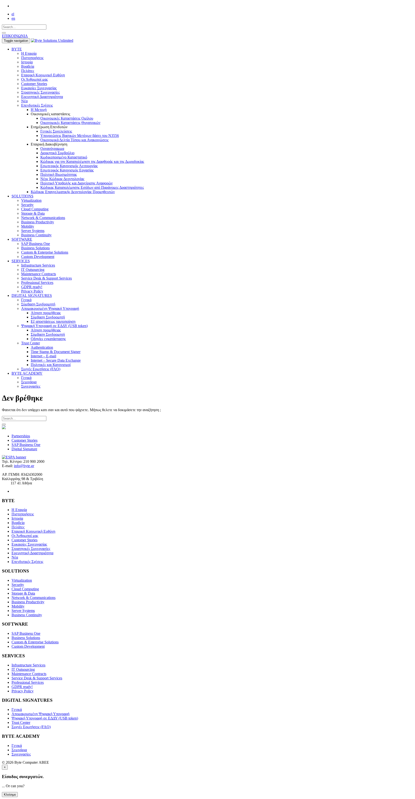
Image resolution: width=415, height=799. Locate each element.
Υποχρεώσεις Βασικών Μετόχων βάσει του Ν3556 (79, 136)
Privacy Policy (32, 291)
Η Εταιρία (29, 53)
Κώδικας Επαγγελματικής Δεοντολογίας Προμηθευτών (73, 192)
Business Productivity (37, 222)
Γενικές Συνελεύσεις (56, 131)
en (13, 18)
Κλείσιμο (10, 794)
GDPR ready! (31, 287)
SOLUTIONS (22, 196)
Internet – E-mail (43, 356)
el (13, 14)
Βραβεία (27, 66)
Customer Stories (34, 84)
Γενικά (26, 300)
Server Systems (32, 231)
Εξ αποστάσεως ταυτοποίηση (53, 321)
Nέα (15, 557)
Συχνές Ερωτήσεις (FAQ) (40, 369)
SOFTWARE (22, 239)
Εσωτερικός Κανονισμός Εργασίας (67, 170)
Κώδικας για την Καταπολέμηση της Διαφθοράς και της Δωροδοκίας (92, 161)
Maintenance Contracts (38, 274)
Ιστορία (27, 62)
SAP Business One (35, 244)
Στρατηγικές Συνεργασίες (40, 92)
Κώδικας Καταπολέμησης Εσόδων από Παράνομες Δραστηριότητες (92, 187)
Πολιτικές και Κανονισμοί (51, 365)
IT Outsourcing (32, 270)
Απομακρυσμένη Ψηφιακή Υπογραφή (50, 308)
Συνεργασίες (30, 386)
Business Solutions (35, 248)
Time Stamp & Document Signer (55, 352)
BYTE (17, 49)
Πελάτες (27, 71)
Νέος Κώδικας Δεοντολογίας (62, 179)
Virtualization (31, 200)
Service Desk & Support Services (46, 278)
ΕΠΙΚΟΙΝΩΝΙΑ (15, 36)
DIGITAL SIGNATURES (32, 295)
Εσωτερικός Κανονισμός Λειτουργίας (69, 166)
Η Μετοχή (39, 110)
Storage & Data (33, 213)
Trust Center (30, 343)
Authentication (42, 347)
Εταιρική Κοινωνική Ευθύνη (43, 75)
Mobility (27, 226)
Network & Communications (43, 218)
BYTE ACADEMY (27, 373)
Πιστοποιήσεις (32, 58)
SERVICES (21, 261)
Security (27, 205)
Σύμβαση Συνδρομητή (38, 304)
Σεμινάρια (29, 382)
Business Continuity (36, 235)
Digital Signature (24, 449)
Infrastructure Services (38, 265)
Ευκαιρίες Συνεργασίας (39, 88)
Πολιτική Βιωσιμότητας (58, 174)
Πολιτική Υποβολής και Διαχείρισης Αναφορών (76, 183)
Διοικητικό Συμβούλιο (57, 153)
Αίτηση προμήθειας (46, 313)
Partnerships (21, 436)
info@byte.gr (24, 466)
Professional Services (37, 283)
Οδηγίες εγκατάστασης (48, 339)
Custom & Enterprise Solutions (44, 252)
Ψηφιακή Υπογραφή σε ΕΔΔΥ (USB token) (54, 326)
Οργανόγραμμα (52, 148)
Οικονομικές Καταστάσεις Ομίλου (66, 118)
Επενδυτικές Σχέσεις (37, 105)
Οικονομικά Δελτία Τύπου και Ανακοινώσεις (74, 140)
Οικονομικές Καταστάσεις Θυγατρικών (70, 123)
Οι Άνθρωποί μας (34, 79)
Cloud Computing (35, 209)
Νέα (24, 101)
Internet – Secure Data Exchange (56, 360)
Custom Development (37, 257)
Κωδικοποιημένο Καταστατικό (63, 157)
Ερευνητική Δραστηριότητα (42, 97)
